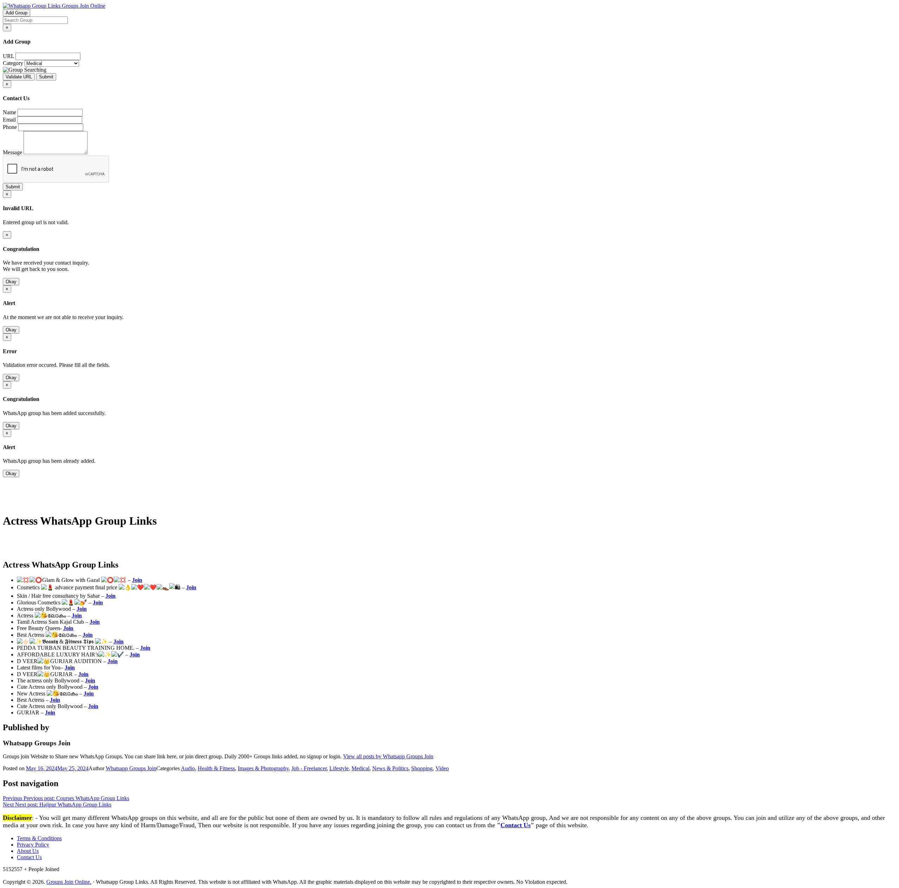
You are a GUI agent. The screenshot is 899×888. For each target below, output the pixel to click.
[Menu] (17, 503)
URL (8, 56)
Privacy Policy (33, 845)
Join (137, 580)
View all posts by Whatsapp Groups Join (388, 756)
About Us (28, 851)
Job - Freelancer (309, 768)
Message (12, 152)
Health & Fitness (216, 768)
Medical (360, 768)
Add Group (16, 12)
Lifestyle (339, 768)
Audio (188, 768)
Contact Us (515, 825)
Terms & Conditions (39, 838)
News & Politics (390, 768)
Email (9, 120)
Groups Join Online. (68, 882)
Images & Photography (263, 768)
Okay (11, 281)
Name (9, 112)
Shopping (422, 768)
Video (442, 768)
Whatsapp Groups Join (131, 768)
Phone (10, 127)
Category (13, 63)
